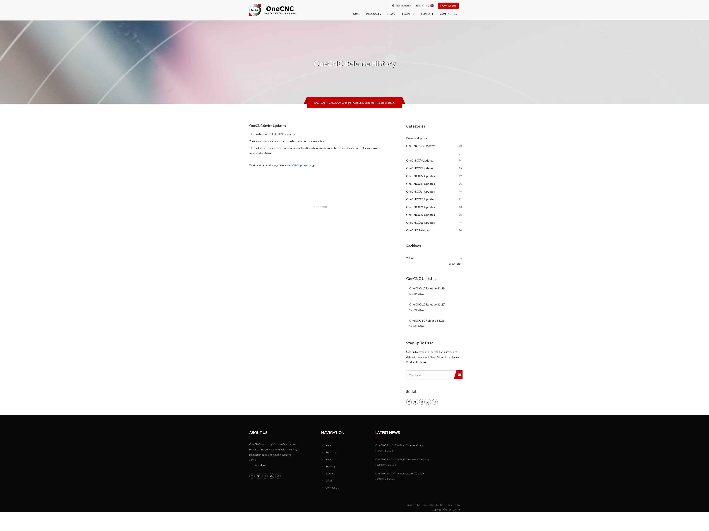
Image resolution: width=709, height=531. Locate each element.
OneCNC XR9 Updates (434, 145)
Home (326, 445)
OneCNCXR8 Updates (434, 222)
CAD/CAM (320, 102)
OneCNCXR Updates (434, 168)
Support (427, 13)
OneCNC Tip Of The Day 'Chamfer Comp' (399, 445)
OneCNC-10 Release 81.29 (427, 288)
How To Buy (448, 5)
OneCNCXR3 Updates (434, 183)
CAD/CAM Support (340, 102)
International (402, 5)
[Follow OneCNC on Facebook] (409, 402)
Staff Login (454, 504)
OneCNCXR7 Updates (434, 214)
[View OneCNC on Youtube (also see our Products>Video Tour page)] (428, 402)
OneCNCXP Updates (434, 160)
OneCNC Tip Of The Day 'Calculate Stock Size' (402, 459)
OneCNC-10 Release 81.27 (427, 304)
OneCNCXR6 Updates (434, 207)
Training (408, 13)
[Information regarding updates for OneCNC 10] (434, 151)
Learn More (257, 464)
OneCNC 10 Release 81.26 (426, 320)
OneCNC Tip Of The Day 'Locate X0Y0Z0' (399, 473)
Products (373, 13)
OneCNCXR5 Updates (434, 199)
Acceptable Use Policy (434, 504)
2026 (434, 257)
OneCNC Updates (363, 102)
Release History (386, 102)
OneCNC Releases (434, 230)
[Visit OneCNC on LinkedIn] (422, 402)
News (391, 13)
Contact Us (448, 13)
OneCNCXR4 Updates (434, 191)
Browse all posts (417, 138)
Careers (328, 480)
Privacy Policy (413, 504)
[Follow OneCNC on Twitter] (415, 402)
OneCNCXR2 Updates (434, 176)
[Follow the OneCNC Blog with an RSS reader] (435, 402)
